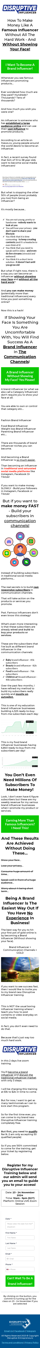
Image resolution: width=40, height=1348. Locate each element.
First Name (11, 1233)
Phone (9, 1264)
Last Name (11, 1243)
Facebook (20, 1331)
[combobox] (20, 1225)
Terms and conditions (12, 1342)
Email (9, 1254)
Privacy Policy (32, 1342)
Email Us (8, 1331)
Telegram (31, 1331)
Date (8, 1219)
